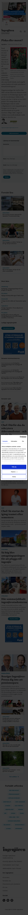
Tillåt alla (14, 466)
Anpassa (13, 471)
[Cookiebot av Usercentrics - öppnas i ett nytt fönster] (20, 437)
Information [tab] (14, 441)
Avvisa (14, 476)
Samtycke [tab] (5, 441)
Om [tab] (23, 441)
